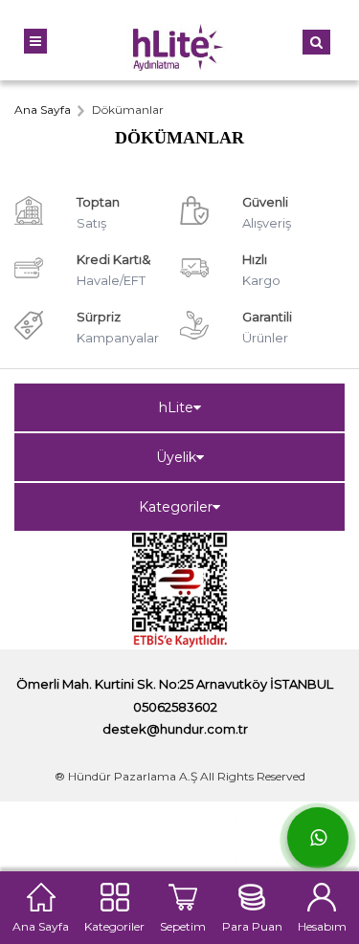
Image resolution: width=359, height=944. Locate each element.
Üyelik (176, 457)
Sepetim (183, 925)
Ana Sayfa (40, 925)
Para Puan (252, 925)
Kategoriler (176, 507)
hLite (176, 407)
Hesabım (322, 925)
